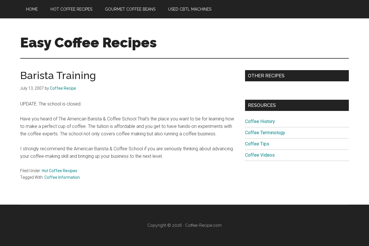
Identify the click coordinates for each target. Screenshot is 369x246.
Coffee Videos (260, 155)
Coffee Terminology (265, 132)
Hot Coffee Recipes (59, 170)
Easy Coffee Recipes (88, 42)
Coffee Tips (257, 144)
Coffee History (260, 121)
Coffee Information (62, 177)
